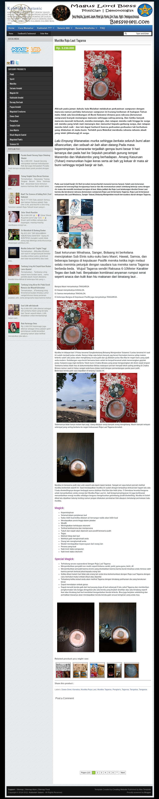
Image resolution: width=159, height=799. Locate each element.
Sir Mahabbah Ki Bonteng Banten (33, 230)
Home (11, 28)
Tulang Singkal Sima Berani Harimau (35, 176)
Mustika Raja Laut (88, 689)
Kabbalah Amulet (16, 97)
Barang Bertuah (16, 102)
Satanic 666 (63, 28)
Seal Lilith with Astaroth (29, 305)
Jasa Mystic (14, 130)
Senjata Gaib (15, 125)
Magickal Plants (16, 139)
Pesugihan (14, 120)
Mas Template (145, 789)
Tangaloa (134, 689)
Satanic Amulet (16, 88)
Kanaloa (76, 689)
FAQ (102, 28)
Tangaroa (143, 689)
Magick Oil (14, 92)
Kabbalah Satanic (25, 8)
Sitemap (20, 789)
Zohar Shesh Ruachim (29, 212)
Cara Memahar (25, 28)
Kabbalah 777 (44, 28)
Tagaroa (125, 689)
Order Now (44, 33)
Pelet (12, 74)
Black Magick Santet (18, 134)
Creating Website (120, 789)
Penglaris (117, 689)
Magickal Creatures (18, 111)
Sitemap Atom (31, 789)
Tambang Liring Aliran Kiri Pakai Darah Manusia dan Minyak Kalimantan (35, 286)
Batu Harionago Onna (29, 323)
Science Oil (14, 144)
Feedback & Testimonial (27, 33)
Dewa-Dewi (66, 689)
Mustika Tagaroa (104, 689)
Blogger (147, 792)
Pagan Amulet (15, 106)
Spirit (12, 78)
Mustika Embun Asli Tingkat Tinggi (33, 248)
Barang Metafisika (85, 28)
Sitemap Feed (44, 789)
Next (123, 773)
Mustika (13, 83)
